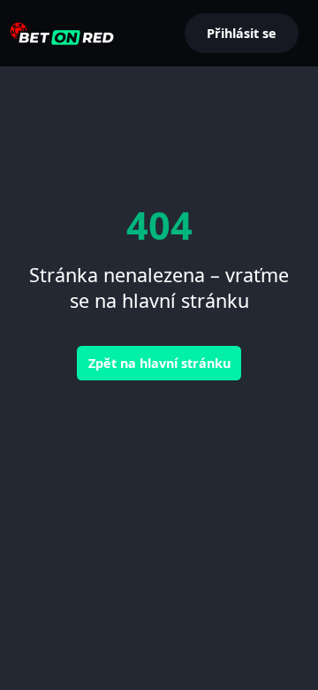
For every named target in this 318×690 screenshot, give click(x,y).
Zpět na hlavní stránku (159, 363)
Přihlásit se (241, 33)
